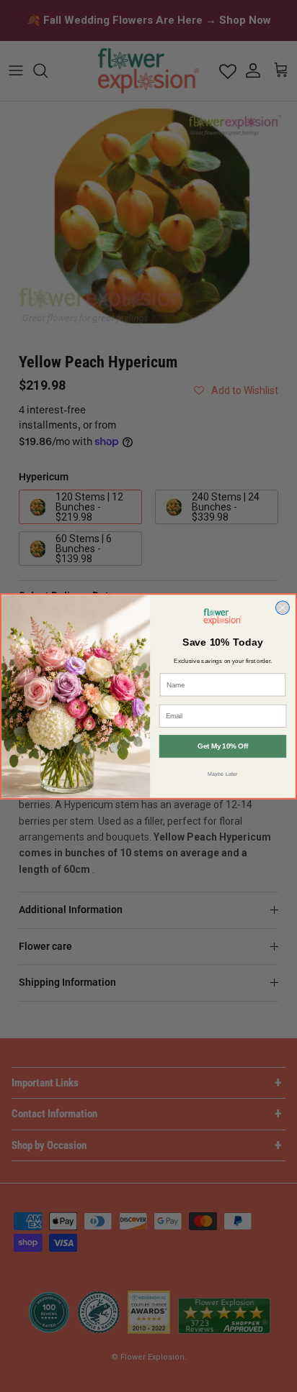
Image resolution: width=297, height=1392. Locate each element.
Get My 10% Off (223, 746)
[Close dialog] (282, 607)
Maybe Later (223, 773)
